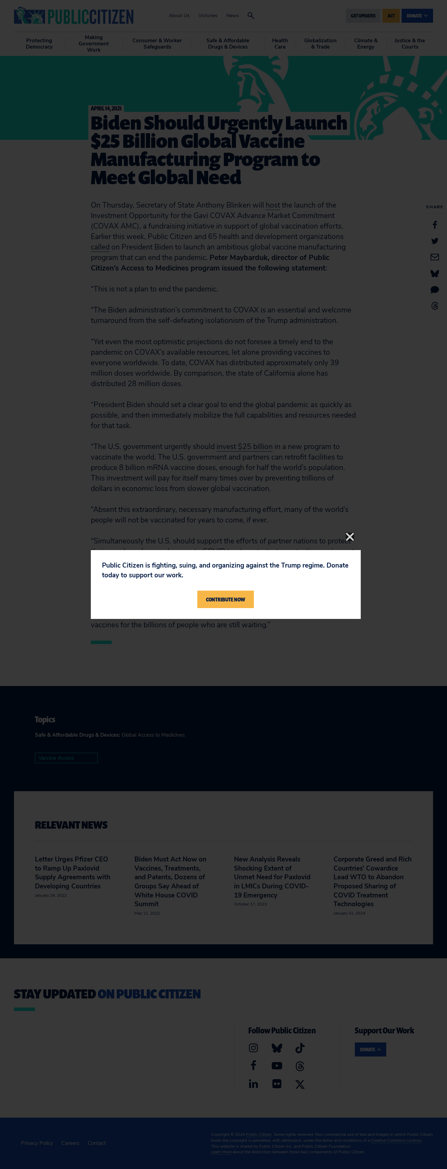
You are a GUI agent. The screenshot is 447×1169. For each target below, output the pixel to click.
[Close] (350, 537)
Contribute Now (225, 599)
